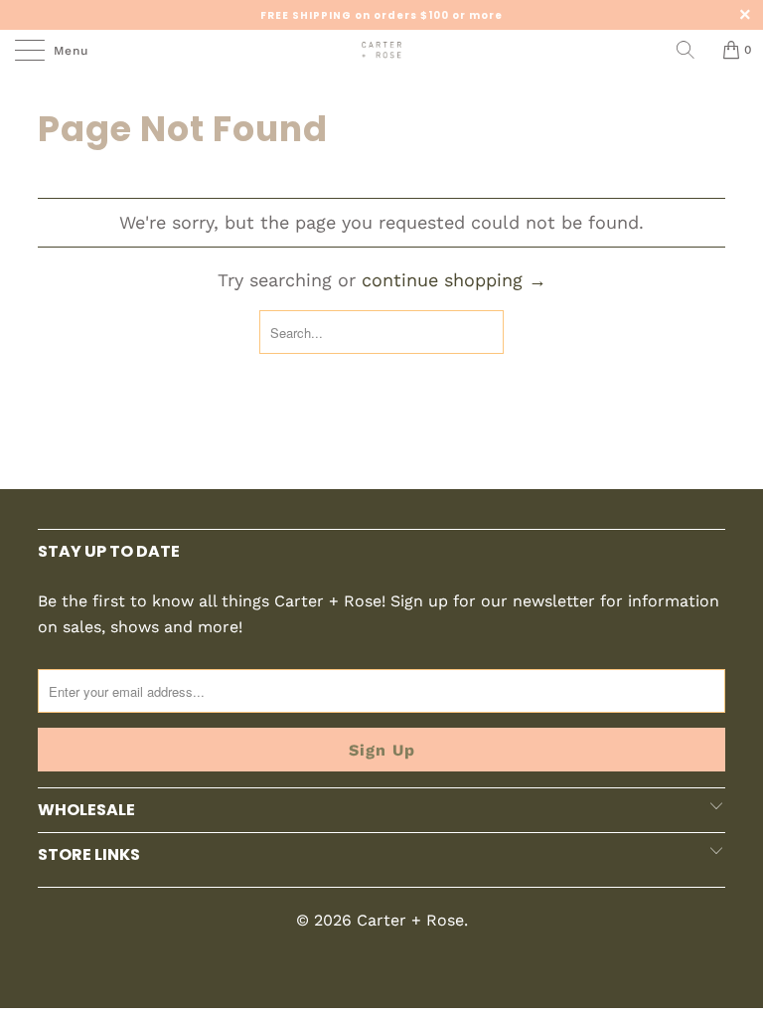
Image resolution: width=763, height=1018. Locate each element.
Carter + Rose (410, 920)
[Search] (692, 50)
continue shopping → (454, 279)
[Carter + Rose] (381, 50)
